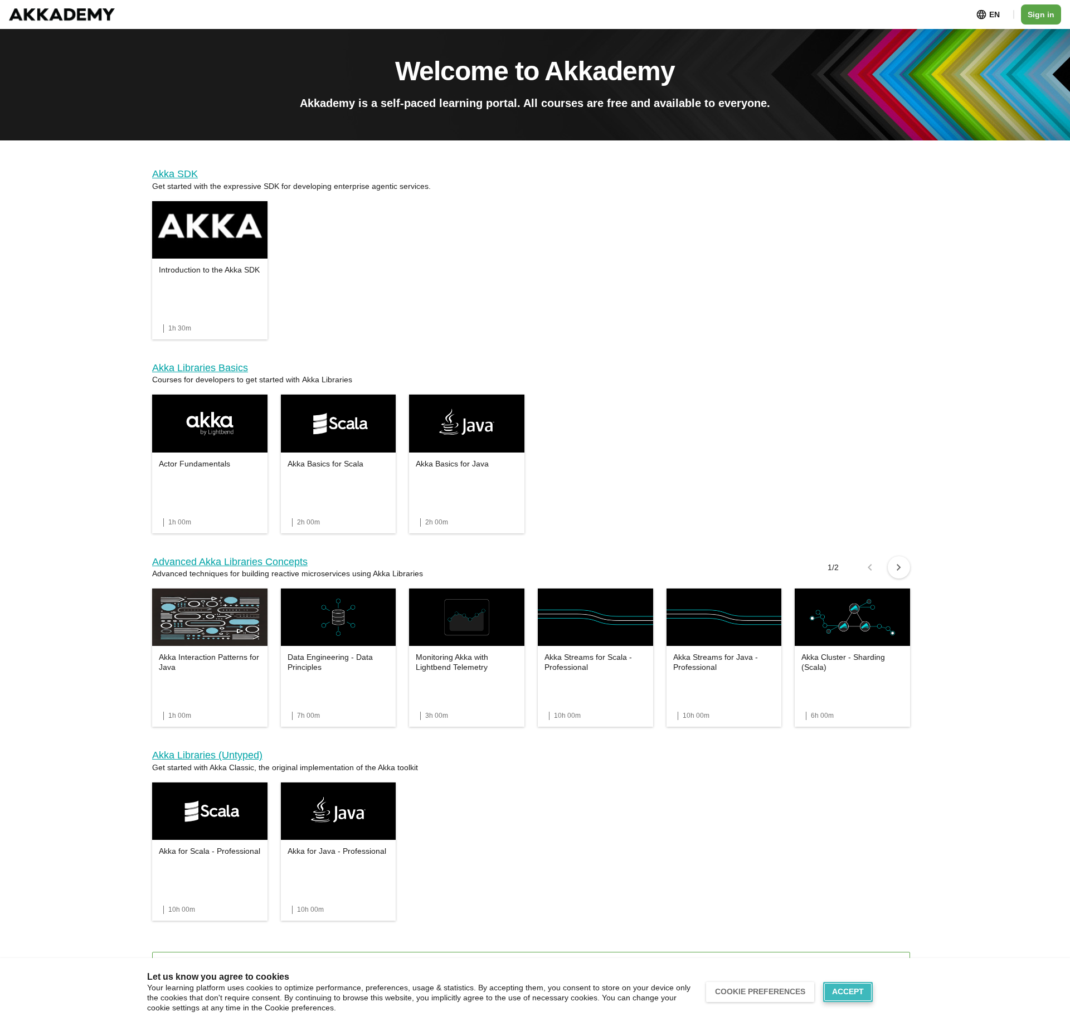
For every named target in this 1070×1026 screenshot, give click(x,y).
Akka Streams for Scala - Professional (588, 662)
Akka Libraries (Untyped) (207, 755)
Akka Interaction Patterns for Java (209, 662)
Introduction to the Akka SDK (209, 269)
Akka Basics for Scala (325, 463)
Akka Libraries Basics (200, 367)
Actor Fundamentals (194, 463)
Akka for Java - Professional (337, 851)
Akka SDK (175, 173)
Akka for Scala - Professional (209, 851)
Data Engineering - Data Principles (330, 662)
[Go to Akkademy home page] (62, 14)
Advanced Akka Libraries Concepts (230, 561)
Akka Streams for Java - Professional (715, 662)
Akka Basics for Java (452, 463)
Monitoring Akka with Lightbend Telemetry (452, 662)
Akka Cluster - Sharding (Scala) (843, 662)
